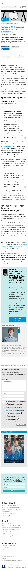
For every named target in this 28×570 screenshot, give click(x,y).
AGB (4, 558)
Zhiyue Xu (24, 21)
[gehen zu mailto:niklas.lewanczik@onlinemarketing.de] (19, 328)
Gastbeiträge (6, 548)
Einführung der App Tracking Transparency (12, 195)
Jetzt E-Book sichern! (17, 319)
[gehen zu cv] (19, 332)
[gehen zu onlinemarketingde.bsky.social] (25, 7)
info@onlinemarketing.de (11, 410)
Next (24, 448)
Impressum (6, 554)
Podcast (5, 538)
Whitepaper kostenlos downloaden (12, 527)
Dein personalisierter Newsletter (11, 525)
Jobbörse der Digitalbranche (10, 534)
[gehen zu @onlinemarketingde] (21, 7)
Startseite (3, 21)
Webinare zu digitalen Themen (11, 529)
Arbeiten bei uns (7, 552)
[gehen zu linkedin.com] (23, 7)
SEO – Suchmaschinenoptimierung (12, 507)
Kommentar (5, 379)
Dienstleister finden (8, 532)
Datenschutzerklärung (11, 421)
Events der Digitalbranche (10, 536)
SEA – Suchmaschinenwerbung (11, 509)
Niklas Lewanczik (9, 325)
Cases (9, 21)
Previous (3, 448)
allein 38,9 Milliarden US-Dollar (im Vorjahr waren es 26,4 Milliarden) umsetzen (13, 144)
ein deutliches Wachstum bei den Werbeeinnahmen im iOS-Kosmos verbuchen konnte (14, 199)
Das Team (6, 550)
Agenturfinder (7, 523)
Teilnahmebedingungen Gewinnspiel (13, 560)
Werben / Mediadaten (9, 545)
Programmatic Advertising (10, 513)
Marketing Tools (7, 516)
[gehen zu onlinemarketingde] (18, 7)
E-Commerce (6, 511)
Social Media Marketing (9, 505)
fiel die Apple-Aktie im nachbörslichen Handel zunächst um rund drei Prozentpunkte (14, 246)
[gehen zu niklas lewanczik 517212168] (19, 330)
